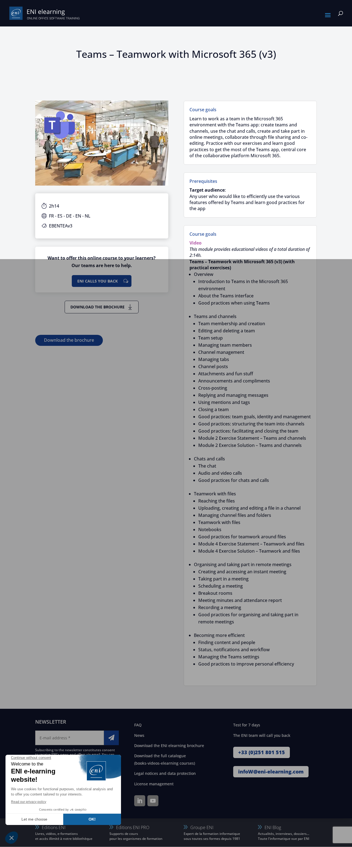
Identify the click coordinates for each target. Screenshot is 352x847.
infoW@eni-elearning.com (271, 771)
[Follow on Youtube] (152, 800)
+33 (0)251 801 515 (261, 752)
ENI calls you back (97, 281)
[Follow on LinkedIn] (139, 800)
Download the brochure (97, 307)
